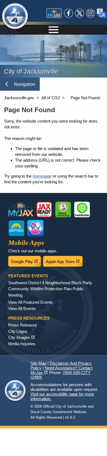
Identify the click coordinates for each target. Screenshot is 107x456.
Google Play (26, 260)
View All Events (22, 308)
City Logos (17, 331)
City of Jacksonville (15, 16)
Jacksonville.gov (19, 97)
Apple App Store (64, 260)
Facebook (68, 13)
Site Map (38, 363)
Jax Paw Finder (35, 228)
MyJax (54, 13)
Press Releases (22, 325)
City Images (21, 337)
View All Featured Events (30, 302)
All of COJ (50, 97)
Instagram (90, 13)
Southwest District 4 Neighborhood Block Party (50, 282)
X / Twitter (79, 13)
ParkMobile (82, 209)
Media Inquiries (21, 343)
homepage (42, 176)
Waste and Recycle (63, 209)
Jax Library (16, 228)
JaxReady (44, 209)
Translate (101, 13)
